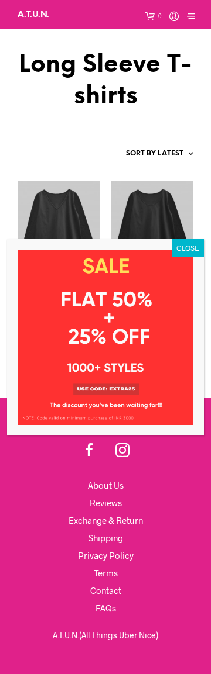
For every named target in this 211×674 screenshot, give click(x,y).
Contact (105, 590)
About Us (106, 485)
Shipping (106, 538)
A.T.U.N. (33, 14)
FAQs (106, 608)
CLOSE (187, 248)
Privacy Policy (106, 555)
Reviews (106, 502)
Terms (106, 573)
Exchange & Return (106, 520)
